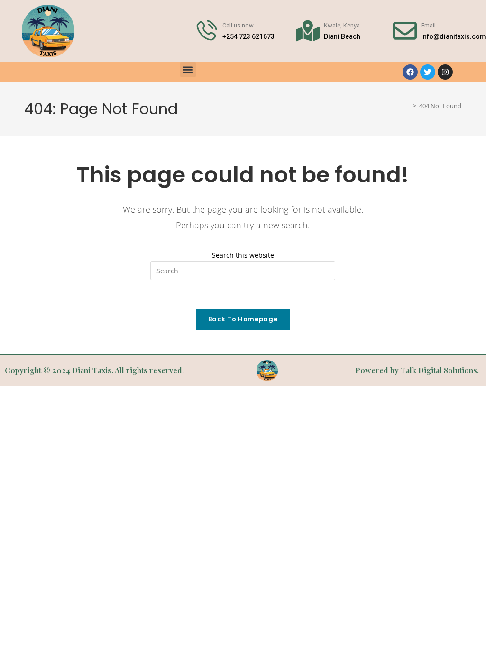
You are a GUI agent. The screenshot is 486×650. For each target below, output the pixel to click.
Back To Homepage (242, 319)
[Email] (405, 31)
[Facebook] (410, 72)
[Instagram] (445, 72)
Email (428, 25)
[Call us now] (206, 31)
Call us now (238, 25)
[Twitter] (427, 72)
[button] (188, 69)
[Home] (407, 105)
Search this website (243, 255)
